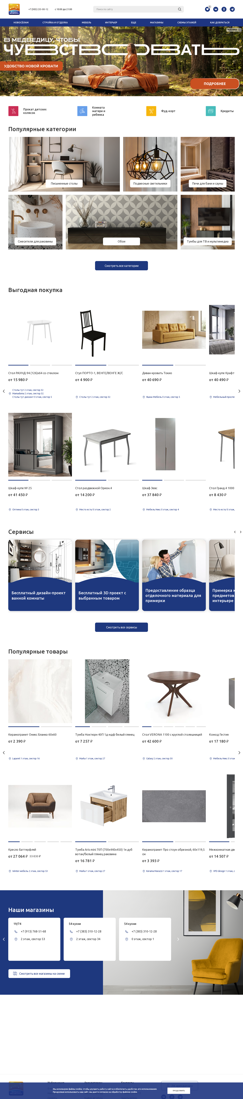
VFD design (219, 871)
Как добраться (219, 22)
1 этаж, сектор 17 (172, 871)
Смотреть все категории (122, 265)
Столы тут (18, 390)
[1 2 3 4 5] (40, 806)
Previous (6, 61)
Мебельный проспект (225, 397)
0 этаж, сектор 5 (43, 397)
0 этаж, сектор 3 (30, 509)
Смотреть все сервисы (121, 627)
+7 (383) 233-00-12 (38, 9)
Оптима (16, 509)
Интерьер (111, 22)
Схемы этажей (186, 22)
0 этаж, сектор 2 (102, 509)
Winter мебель (20, 871)
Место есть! (86, 509)
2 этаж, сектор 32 (33, 390)
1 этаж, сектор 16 (30, 758)
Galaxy (149, 758)
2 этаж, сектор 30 (163, 758)
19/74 (17, 923)
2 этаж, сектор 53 (38, 871)
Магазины (156, 22)
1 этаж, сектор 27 (95, 758)
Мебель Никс (153, 509)
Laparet (16, 758)
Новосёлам (21, 22)
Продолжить (179, 1091)
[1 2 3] (40, 330)
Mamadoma (18, 393)
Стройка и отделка (55, 22)
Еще (133, 22)
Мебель (86, 22)
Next (236, 61)
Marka (82, 758)
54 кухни (75, 923)
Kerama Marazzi (154, 871)
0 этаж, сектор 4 (170, 509)
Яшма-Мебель (154, 397)
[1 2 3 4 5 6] (174, 691)
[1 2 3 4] (107, 691)
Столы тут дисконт (23, 397)
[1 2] (107, 330)
